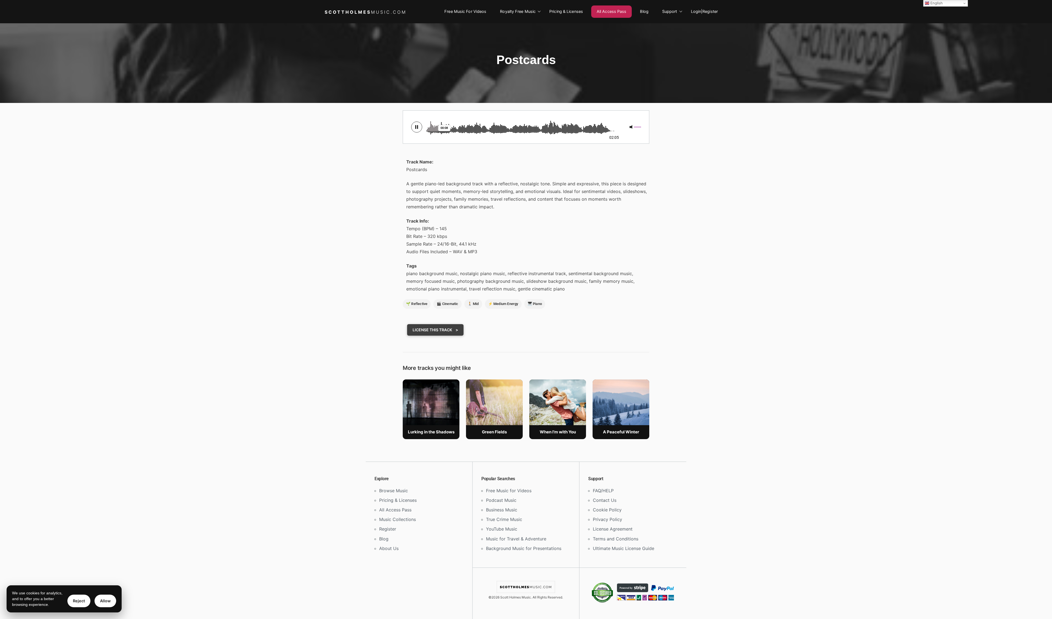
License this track (433, 329)
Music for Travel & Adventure (516, 539)
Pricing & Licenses (566, 11)
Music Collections (397, 519)
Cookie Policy (607, 510)
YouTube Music (501, 529)
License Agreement (613, 529)
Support (669, 11)
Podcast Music (501, 500)
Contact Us (604, 500)
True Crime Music (504, 519)
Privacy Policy (607, 519)
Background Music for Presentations (523, 548)
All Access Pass (612, 11)
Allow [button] (105, 600)
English (936, 3)
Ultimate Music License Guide (623, 548)
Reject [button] (79, 600)
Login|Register (704, 11)
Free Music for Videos (465, 11)
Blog (644, 11)
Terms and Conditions (615, 539)
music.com (366, 12)
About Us (389, 548)
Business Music (501, 510)
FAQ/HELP (603, 490)
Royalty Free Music (518, 11)
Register (387, 529)
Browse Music (393, 490)
